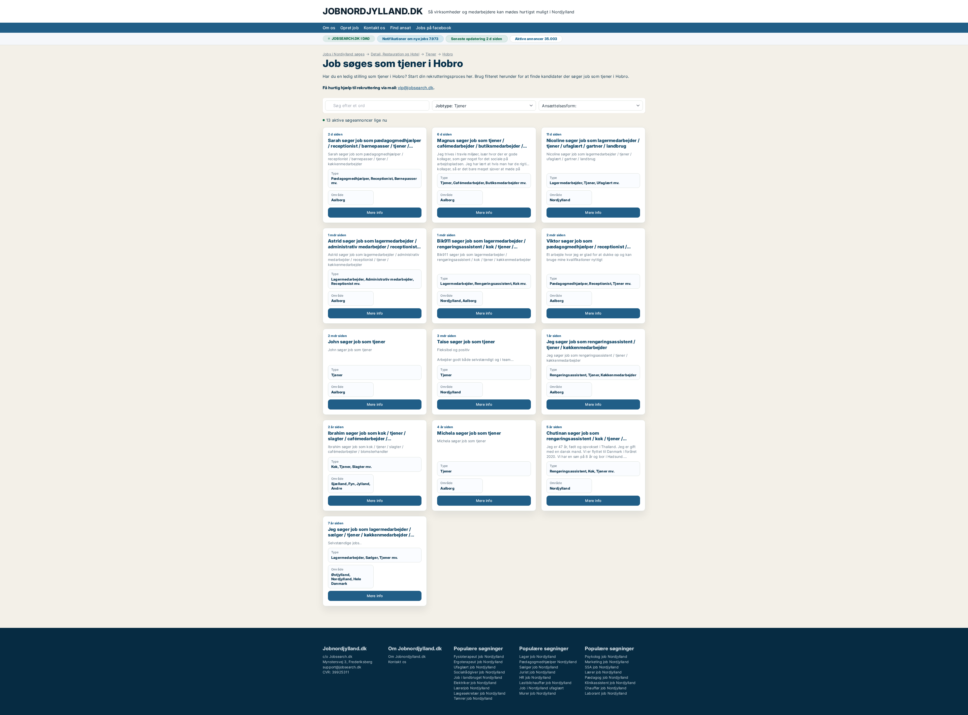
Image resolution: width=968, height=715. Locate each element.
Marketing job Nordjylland (607, 662)
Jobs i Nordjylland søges (344, 54)
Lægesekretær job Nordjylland (480, 693)
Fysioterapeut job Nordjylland (479, 656)
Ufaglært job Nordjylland (475, 667)
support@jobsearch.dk (342, 667)
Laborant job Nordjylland (606, 693)
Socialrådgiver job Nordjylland (479, 672)
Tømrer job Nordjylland (473, 698)
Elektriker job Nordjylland (475, 682)
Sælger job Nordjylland (538, 667)
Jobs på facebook (433, 27)
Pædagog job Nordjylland (606, 677)
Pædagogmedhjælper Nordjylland (548, 662)
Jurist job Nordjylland (537, 672)
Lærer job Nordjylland (603, 672)
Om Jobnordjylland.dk (407, 656)
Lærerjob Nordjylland (472, 688)
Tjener (431, 54)
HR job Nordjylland (535, 677)
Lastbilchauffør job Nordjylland (545, 682)
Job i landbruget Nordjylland (478, 677)
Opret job (349, 27)
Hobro (447, 54)
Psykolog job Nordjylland (606, 656)
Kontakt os (374, 27)
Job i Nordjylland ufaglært (541, 688)
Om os (329, 27)
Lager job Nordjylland (537, 656)
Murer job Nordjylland (537, 693)
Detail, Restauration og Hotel (395, 54)
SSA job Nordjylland (602, 667)
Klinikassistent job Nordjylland (610, 682)
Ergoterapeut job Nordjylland (478, 662)
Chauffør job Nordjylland (605, 688)
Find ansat (400, 27)
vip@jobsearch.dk (415, 87)
